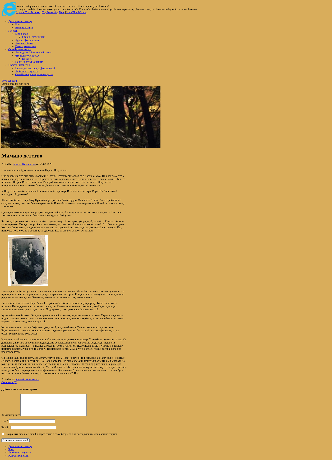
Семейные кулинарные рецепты (34, 74)
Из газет (27, 58)
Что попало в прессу (27, 55)
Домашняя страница (20, 21)
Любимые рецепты (26, 71)
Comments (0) (9, 382)
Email (5, 427)
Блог (18, 24)
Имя (4, 421)
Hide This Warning (76, 12)
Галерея (12, 30)
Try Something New (53, 12)
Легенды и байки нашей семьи (33, 52)
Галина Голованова (24, 164)
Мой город (21, 33)
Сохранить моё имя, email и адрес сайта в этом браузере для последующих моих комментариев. (62, 434)
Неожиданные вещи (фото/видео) (35, 68)
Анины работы (24, 43)
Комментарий (10, 414)
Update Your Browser (28, 12)
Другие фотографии (27, 40)
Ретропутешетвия (25, 46)
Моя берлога (9, 80)
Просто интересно (19, 64)
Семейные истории (19, 49)
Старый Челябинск (33, 36)
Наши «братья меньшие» (29, 61)
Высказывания (24, 27)
